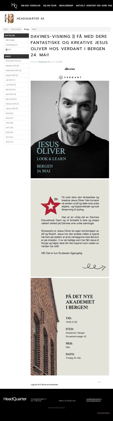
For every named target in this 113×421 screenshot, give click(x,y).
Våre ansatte (16, 29)
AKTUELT (80, 5)
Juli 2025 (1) (10, 80)
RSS (9, 50)
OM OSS (25, 5)
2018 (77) (9, 142)
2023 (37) (9, 118)
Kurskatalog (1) (12, 45)
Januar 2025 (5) (12, 109)
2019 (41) (9, 137)
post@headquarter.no (94, 399)
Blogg (26, 29)
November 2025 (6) (13, 61)
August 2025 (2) (12, 75)
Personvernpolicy (103, 413)
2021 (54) (9, 128)
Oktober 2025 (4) (12, 66)
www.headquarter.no (93, 401)
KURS (104, 5)
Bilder (34, 29)
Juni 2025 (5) (11, 85)
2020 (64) (9, 132)
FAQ (110, 5)
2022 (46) (9, 123)
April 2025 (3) (11, 94)
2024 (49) (9, 113)
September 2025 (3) (13, 70)
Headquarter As (44, 62)
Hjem (6, 29)
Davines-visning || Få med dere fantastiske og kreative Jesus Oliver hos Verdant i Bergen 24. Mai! (69, 45)
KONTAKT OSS (93, 5)
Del (99, 382)
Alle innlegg (10, 40)
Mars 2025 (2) (11, 99)
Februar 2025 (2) (12, 104)
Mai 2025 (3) (10, 90)
